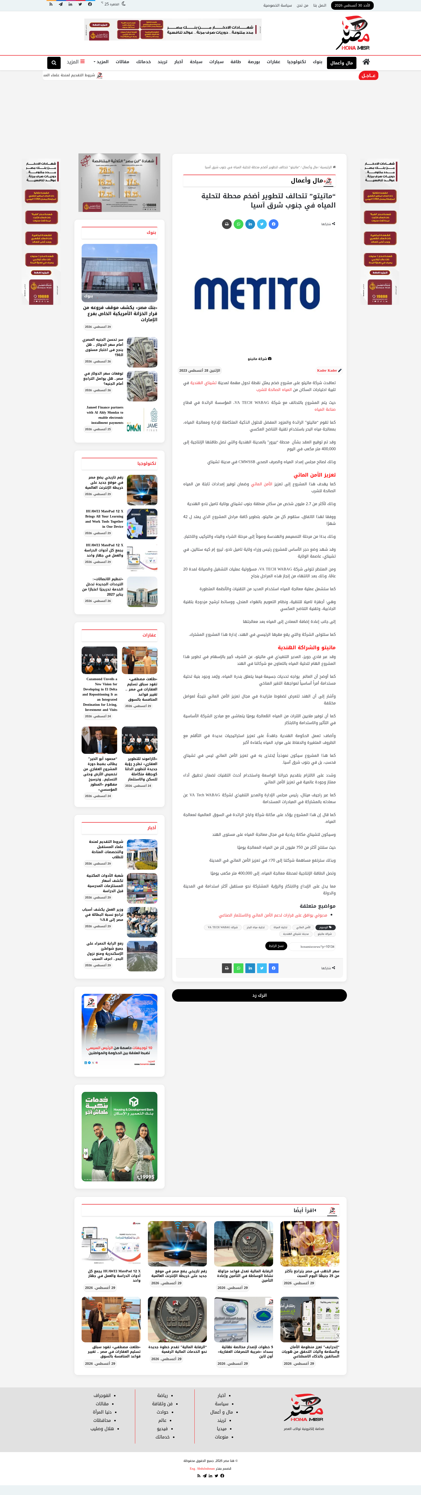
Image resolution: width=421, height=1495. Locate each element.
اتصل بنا (319, 5)
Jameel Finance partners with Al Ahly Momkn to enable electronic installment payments (104, 415)
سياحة (196, 62)
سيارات (216, 62)
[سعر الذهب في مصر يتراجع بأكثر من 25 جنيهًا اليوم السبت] (309, 1243)
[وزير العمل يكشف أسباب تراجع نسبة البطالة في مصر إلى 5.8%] (142, 922)
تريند (162, 62)
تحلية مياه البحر (256, 927)
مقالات (122, 62)
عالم (162, 1420)
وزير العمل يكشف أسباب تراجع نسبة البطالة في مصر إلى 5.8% (102, 914)
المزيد (103, 62)
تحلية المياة (280, 927)
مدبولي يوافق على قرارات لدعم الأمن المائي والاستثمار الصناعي (273, 915)
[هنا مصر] (353, 33)
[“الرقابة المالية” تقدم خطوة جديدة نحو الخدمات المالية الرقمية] (177, 1319)
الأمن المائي (262, 484)
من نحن (302, 5)
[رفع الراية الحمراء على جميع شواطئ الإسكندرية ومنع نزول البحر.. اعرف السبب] (142, 956)
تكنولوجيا (296, 62)
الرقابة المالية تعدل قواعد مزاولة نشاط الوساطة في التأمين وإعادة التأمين (245, 1276)
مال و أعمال (221, 1412)
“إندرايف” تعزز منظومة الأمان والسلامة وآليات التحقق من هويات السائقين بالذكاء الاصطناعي (310, 1352)
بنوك (317, 62)
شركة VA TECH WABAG (223, 927)
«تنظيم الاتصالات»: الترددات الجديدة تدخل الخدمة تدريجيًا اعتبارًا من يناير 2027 (102, 587)
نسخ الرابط (276, 946)
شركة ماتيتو (325, 934)
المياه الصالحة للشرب (274, 389)
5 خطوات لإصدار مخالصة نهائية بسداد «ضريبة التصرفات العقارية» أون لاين (245, 1352)
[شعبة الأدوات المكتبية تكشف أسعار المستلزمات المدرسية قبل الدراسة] (142, 888)
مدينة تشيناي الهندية (296, 934)
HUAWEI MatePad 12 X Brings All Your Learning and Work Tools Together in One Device (104, 519)
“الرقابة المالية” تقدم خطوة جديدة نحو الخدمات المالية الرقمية (177, 1349)
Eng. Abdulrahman (202, 1468)
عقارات (273, 62)
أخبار (178, 62)
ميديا (222, 1429)
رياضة (162, 1395)
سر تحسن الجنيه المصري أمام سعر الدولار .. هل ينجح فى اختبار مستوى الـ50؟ (102, 347)
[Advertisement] (210, 117)
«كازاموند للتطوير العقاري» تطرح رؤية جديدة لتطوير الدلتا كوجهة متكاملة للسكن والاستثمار (141, 769)
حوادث (162, 1412)
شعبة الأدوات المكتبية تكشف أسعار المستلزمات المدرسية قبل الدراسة (104, 883)
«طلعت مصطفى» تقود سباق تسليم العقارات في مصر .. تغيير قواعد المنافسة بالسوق (141, 689)
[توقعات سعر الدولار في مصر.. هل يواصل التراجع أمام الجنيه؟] (142, 386)
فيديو (162, 1429)
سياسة (222, 1404)
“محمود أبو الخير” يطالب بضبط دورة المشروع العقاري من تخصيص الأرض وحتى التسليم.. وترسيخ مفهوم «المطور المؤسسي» (100, 774)
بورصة (254, 62)
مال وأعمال (341, 63)
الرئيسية (326, 167)
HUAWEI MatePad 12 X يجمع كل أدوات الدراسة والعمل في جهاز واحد (103, 550)
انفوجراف (102, 1395)
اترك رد (259, 995)
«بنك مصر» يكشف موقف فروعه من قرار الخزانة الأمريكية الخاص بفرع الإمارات (120, 313)
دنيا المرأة (102, 1412)
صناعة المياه (325, 409)
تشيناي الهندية (203, 383)
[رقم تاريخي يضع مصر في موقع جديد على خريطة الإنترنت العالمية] (142, 490)
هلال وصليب (102, 1429)
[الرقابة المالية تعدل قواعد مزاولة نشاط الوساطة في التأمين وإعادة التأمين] (243, 1243)
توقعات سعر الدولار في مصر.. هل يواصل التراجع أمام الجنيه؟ (103, 378)
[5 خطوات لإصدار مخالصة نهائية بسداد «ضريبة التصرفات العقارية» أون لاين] (243, 1319)
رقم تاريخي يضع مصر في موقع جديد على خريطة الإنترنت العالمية (104, 482)
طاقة (235, 62)
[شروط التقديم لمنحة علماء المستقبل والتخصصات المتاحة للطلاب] (142, 854)
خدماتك (143, 62)
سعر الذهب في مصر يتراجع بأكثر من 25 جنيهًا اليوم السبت (312, 1273)
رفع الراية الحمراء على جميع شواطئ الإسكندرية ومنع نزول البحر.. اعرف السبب (104, 951)
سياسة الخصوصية (277, 5)
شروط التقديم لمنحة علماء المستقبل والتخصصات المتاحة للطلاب (91, 75)
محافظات (102, 1420)
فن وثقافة (162, 1404)
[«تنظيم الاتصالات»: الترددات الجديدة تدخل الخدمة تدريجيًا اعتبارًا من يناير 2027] (142, 592)
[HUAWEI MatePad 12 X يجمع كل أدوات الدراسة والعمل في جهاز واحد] (142, 558)
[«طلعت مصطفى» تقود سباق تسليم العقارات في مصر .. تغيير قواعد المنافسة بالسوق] (139, 660)
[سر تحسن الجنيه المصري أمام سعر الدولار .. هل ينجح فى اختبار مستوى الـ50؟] (142, 352)
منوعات (221, 1437)
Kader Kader (327, 370)
